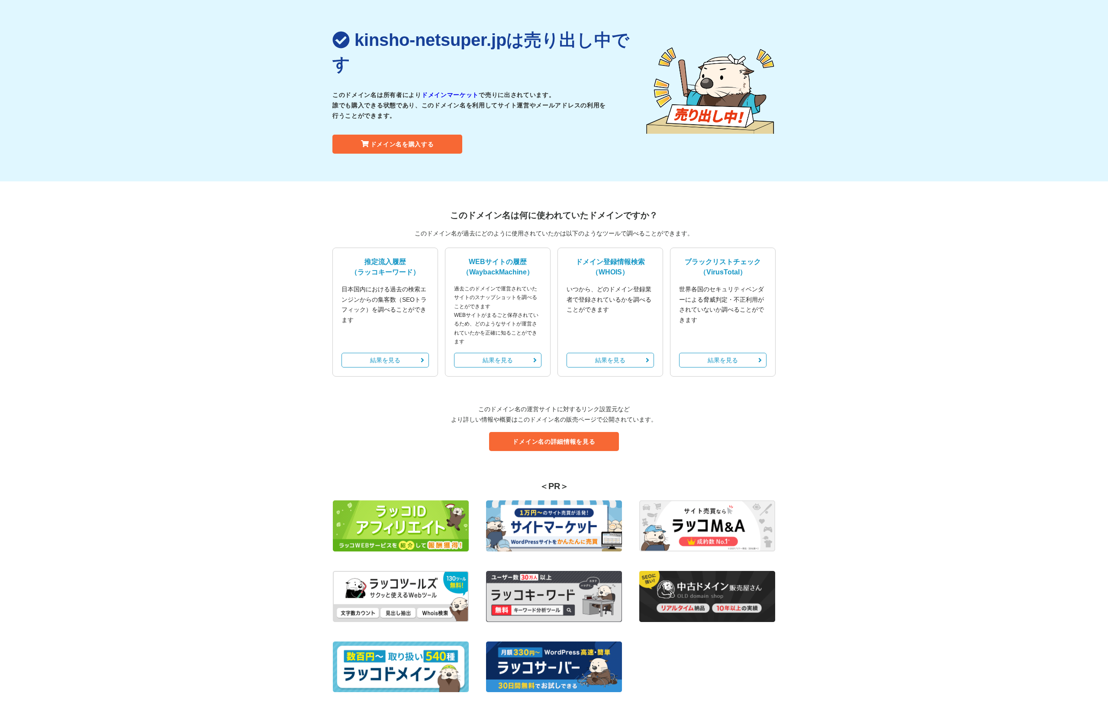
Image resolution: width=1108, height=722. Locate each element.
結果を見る (385, 360)
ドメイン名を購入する (402, 144)
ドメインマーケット (450, 94)
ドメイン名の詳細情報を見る (553, 441)
